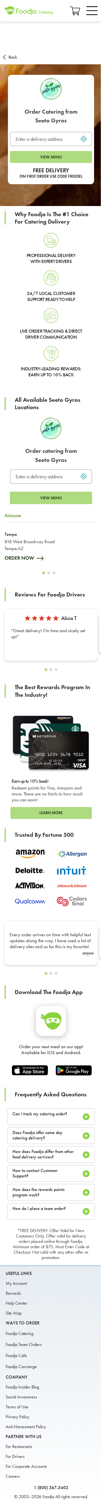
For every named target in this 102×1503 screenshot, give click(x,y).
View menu (51, 157)
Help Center (16, 1303)
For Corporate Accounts (26, 1466)
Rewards (13, 1293)
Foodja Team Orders (24, 1344)
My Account (16, 1283)
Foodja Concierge (21, 1366)
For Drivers (15, 1456)
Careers (13, 1476)
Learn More (51, 812)
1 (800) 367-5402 (51, 1487)
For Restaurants (19, 1446)
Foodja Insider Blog (22, 1387)
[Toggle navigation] (92, 10)
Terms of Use (17, 1406)
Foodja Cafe (16, 1355)
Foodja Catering (19, 1333)
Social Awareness (21, 1397)
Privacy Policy (17, 1416)
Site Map (14, 1313)
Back (12, 57)
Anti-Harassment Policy (26, 1426)
